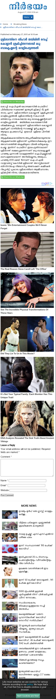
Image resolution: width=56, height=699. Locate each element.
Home (5, 24)
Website (5, 490)
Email (4, 486)
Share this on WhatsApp (14, 102)
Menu (27, 17)
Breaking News (20, 24)
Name (4, 481)
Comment (6, 457)
